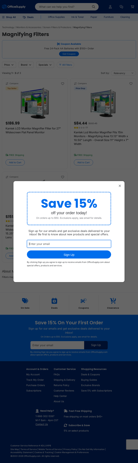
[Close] (119, 185)
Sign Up (69, 254)
